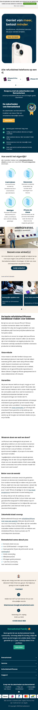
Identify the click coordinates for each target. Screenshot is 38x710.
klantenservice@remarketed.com (19, 605)
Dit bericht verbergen (29, 3)
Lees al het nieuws (7, 276)
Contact (19, 589)
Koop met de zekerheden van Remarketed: (19, 684)
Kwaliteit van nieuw (7, 688)
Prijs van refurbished (19, 688)
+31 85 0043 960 (19, 621)
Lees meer (8, 120)
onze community (17, 408)
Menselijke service (31, 688)
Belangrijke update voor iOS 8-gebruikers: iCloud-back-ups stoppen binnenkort (11, 297)
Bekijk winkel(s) (19, 268)
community (5, 552)
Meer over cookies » (19, 6)
